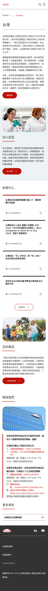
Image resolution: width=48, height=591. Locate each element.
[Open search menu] (39, 4)
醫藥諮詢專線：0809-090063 (24, 474)
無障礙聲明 (6, 555)
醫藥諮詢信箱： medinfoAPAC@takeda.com (26, 485)
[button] (9, 95)
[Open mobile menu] (44, 4)
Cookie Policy (8, 563)
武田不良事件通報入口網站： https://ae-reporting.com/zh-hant (27, 491)
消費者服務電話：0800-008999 (25, 449)
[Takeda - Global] (5, 4)
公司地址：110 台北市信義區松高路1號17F (27, 453)
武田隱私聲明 (7, 546)
